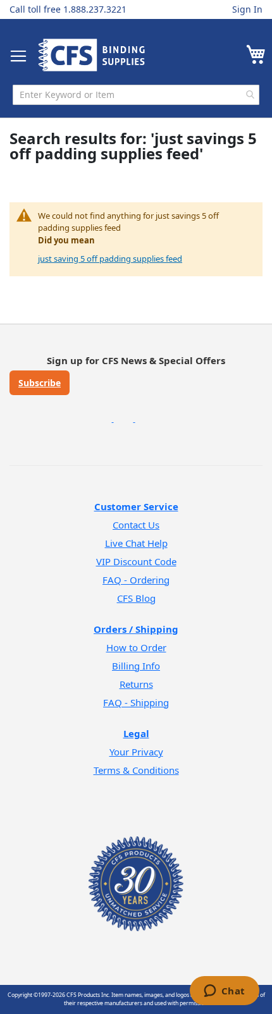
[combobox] (136, 95)
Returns (136, 684)
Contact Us (136, 524)
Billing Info (136, 665)
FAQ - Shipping (136, 702)
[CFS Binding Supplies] (91, 55)
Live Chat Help (136, 543)
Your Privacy (136, 751)
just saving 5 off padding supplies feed (110, 258)
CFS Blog (136, 598)
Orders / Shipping (136, 629)
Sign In (247, 9)
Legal (136, 733)
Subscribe (39, 383)
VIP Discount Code (136, 561)
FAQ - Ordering (136, 579)
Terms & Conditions (136, 770)
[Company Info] (136, 866)
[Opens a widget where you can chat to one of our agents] (224, 992)
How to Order (136, 647)
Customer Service (136, 506)
